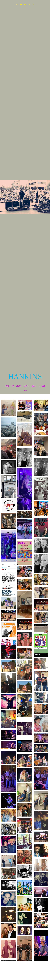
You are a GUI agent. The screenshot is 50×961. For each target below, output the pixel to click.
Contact (42, 386)
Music (26, 386)
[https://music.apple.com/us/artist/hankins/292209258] (21, 4)
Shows (19, 386)
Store (25, 391)
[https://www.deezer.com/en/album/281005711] (29, 4)
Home (7, 386)
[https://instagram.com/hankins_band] (16, 4)
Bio (12, 386)
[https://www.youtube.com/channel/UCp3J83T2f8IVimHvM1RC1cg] (33, 4)
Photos (33, 386)
